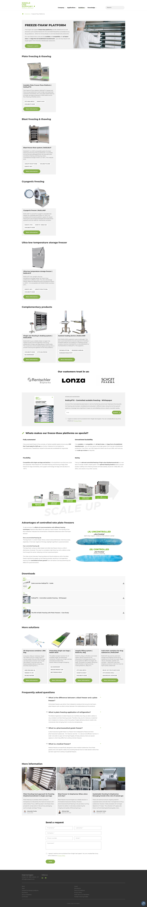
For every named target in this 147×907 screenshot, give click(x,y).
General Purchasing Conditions (30, 890)
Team (23, 888)
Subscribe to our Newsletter (81, 894)
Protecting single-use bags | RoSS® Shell (59, 651)
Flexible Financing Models (81, 896)
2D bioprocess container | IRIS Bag (34, 651)
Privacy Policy (77, 421)
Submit (115, 412)
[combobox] (114, 7)
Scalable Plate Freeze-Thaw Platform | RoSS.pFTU (37, 86)
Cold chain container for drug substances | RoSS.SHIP (112, 651)
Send (50, 861)
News (23, 886)
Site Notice (25, 892)
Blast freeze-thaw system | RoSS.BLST (37, 148)
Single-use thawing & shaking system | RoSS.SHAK (37, 336)
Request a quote (32, 46)
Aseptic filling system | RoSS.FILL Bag (83, 651)
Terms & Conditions (79, 890)
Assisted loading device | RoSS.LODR (71, 336)
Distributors (77, 888)
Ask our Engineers (27, 894)
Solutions (27, 14)
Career (76, 886)
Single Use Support (75, 903)
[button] (61, 7)
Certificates (25, 896)
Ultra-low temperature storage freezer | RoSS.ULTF (37, 272)
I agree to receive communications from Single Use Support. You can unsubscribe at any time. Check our (94, 420)
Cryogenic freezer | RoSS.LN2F (34, 210)
